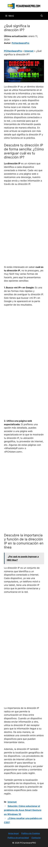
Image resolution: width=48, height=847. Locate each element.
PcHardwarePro (20, 43)
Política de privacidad (18, 837)
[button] (41, 16)
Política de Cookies (30, 833)
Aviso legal (13, 833)
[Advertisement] (24, 213)
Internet (28, 51)
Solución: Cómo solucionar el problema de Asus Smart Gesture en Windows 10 (22, 810)
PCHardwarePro (13, 51)
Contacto (36, 837)
